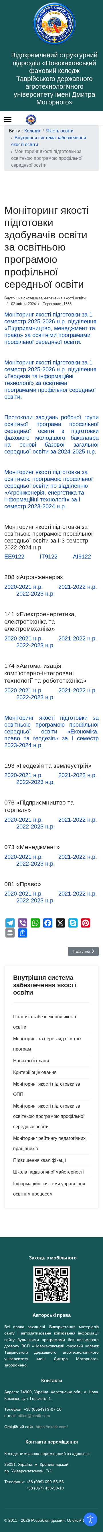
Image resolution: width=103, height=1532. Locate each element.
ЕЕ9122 (14, 556)
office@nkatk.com (34, 1415)
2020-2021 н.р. (23, 587)
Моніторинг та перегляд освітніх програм (47, 1043)
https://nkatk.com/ (52, 1426)
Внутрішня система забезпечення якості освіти (45, 298)
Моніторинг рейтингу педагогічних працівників (49, 1143)
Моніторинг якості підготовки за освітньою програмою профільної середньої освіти (48, 1116)
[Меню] (7, 119)
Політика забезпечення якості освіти (44, 1021)
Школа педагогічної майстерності (48, 1172)
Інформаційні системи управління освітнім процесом (49, 1188)
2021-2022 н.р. (77, 587)
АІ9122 (82, 556)
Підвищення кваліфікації (39, 1160)
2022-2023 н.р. (35, 593)
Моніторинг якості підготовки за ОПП (46, 1089)
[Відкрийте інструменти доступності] (90, 1519)
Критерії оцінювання (35, 1072)
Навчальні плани (31, 1060)
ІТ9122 (49, 556)
